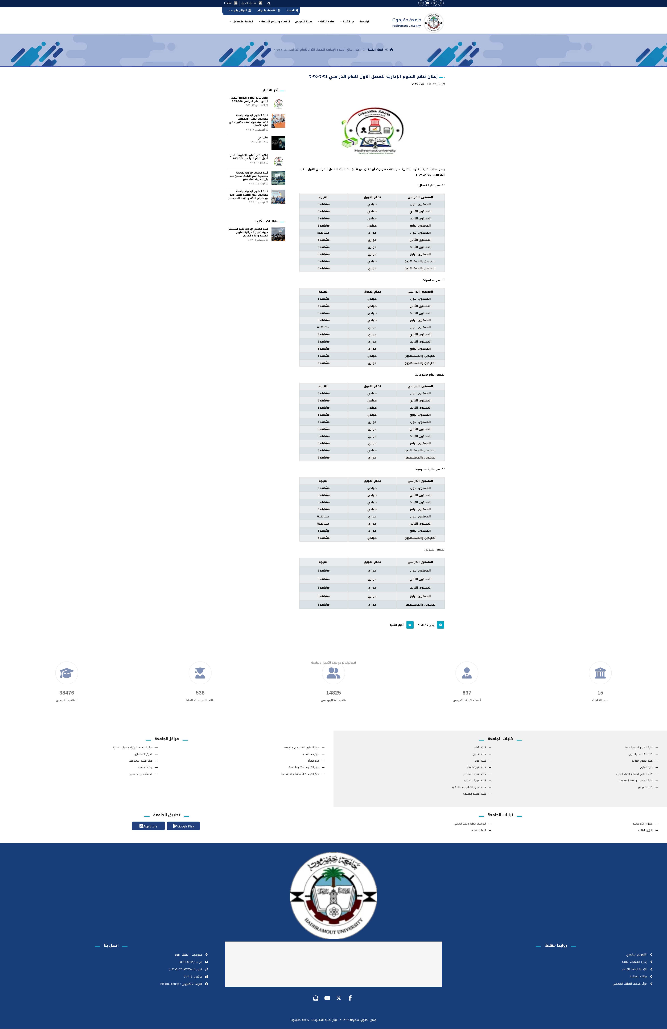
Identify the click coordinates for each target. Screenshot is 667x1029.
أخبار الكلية (396, 624)
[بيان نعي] (278, 143)
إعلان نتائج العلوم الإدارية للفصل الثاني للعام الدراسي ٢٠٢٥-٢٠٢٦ (248, 99)
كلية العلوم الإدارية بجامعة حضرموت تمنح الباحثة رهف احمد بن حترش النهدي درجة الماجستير (248, 194)
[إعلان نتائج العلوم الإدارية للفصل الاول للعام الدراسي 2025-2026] (278, 160)
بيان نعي (263, 137)
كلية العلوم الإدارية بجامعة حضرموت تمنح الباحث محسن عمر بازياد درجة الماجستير (249, 176)
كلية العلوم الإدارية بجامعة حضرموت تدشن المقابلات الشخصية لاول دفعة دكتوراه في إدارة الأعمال (248, 120)
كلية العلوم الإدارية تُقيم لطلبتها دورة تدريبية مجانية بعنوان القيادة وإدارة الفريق (248, 232)
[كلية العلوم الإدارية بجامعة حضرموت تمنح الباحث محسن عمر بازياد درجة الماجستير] (278, 178)
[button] (441, 3)
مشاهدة (324, 204)
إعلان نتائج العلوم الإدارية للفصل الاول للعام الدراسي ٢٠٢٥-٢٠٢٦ (248, 157)
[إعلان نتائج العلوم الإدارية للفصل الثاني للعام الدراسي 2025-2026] (278, 103)
